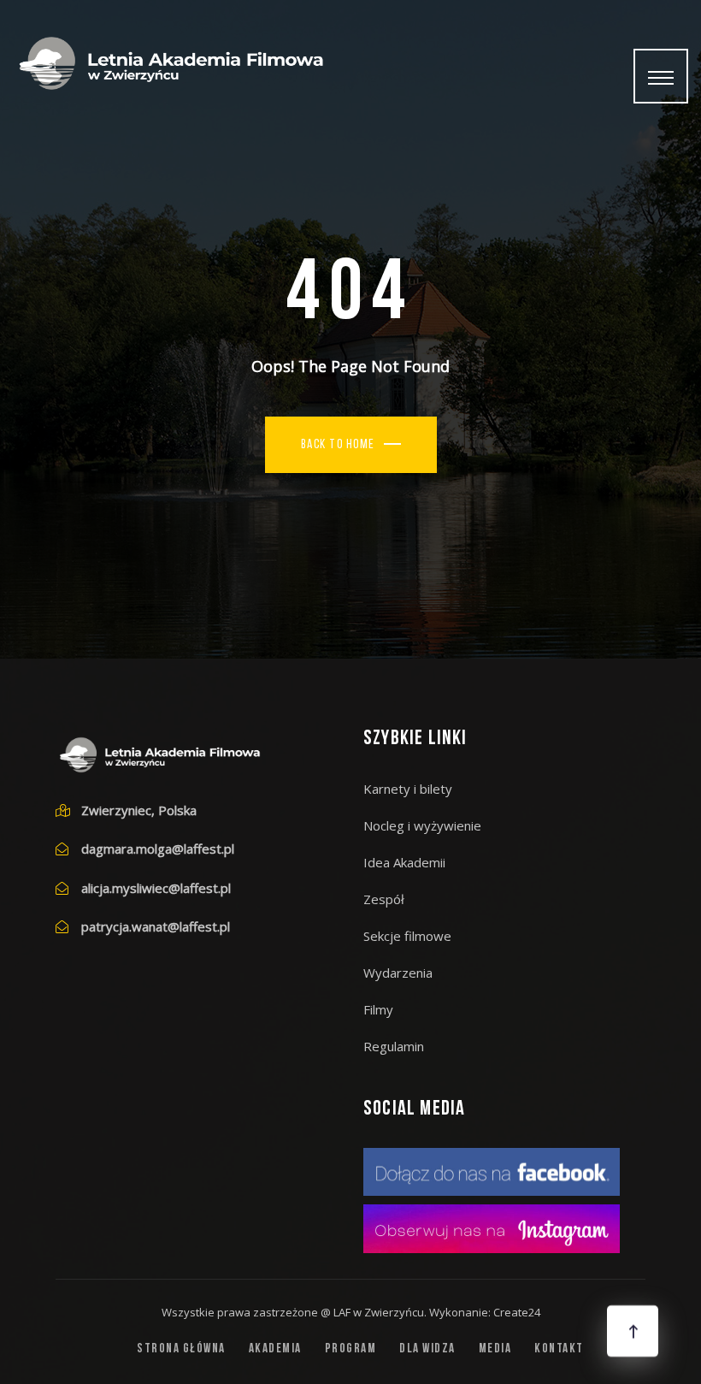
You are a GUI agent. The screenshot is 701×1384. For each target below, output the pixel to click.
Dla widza (427, 1349)
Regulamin (393, 1046)
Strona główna (181, 1349)
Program (351, 1349)
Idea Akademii (404, 862)
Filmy (378, 1009)
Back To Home (338, 445)
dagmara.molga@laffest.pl (157, 848)
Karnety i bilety (407, 788)
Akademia (275, 1349)
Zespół (383, 899)
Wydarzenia (398, 972)
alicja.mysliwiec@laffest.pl (156, 887)
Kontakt (559, 1349)
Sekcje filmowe (407, 935)
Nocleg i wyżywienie (422, 825)
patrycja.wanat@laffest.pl (155, 926)
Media (495, 1349)
